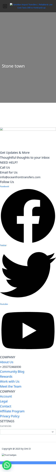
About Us (6, 362)
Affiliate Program (12, 411)
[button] (7, 465)
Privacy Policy (9, 416)
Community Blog (12, 371)
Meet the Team (10, 386)
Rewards (6, 376)
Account (6, 396)
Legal (4, 401)
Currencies (5, 425)
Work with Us (9, 381)
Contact (5, 406)
